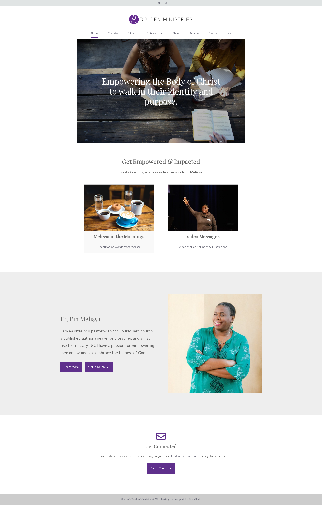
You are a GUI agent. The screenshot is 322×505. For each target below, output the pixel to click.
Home (94, 33)
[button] (229, 33)
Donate (194, 33)
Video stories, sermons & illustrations (203, 247)
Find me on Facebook (185, 456)
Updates (113, 33)
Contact (213, 33)
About (176, 33)
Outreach (152, 33)
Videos (132, 33)
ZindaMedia (195, 499)
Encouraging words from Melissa (119, 247)
